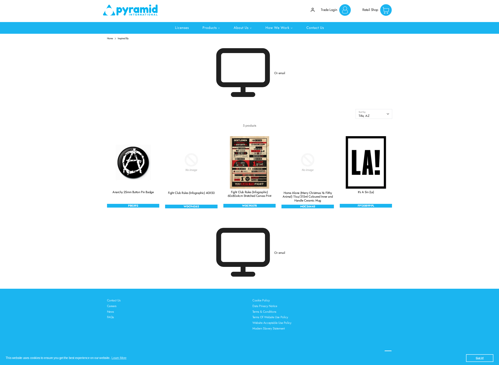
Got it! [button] (480, 358)
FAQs (110, 317)
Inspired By (123, 38)
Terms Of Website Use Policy (270, 317)
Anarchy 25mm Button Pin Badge (133, 192)
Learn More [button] (119, 358)
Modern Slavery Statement (268, 328)
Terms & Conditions (264, 311)
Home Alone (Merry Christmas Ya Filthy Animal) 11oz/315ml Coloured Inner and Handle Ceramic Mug (308, 196)
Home (110, 38)
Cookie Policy (261, 300)
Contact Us (113, 300)
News (110, 311)
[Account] (313, 9)
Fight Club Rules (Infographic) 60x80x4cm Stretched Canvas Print (249, 194)
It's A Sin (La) (366, 192)
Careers (111, 306)
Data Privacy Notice (264, 306)
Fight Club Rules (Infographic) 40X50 (191, 193)
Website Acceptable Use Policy (271, 323)
